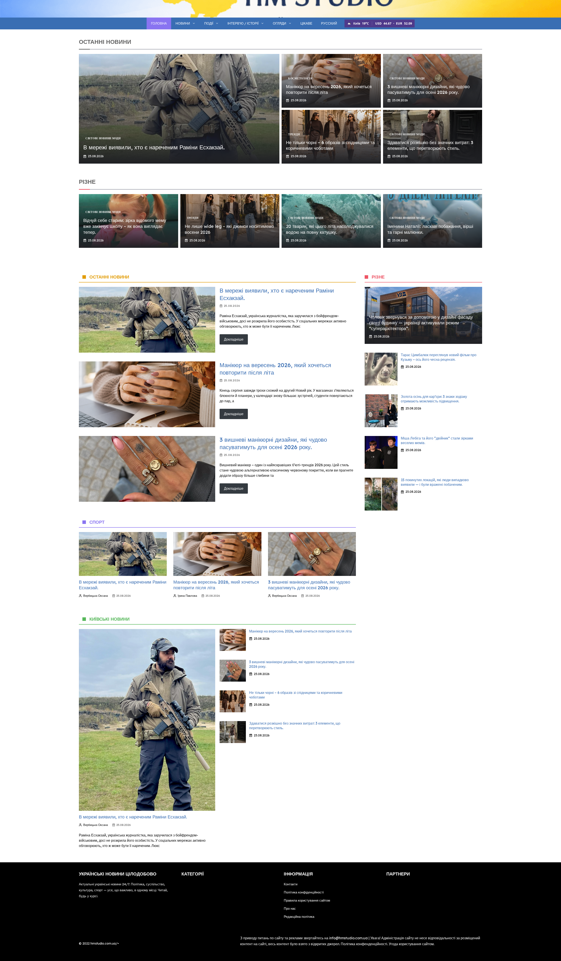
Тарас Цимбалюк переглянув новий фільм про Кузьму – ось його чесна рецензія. (438, 357)
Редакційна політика (299, 917)
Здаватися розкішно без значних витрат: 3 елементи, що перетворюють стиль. (430, 145)
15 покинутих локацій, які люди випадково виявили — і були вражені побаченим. (435, 482)
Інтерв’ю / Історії (243, 23)
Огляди (279, 23)
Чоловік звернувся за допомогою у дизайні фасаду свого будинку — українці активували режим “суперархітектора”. (421, 322)
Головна (159, 23)
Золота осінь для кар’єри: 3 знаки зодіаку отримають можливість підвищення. (434, 398)
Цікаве (306, 23)
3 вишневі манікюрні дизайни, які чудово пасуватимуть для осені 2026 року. (428, 89)
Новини (183, 23)
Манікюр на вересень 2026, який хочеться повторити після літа (300, 631)
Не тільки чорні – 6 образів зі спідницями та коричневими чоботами (330, 145)
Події (208, 23)
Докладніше (233, 339)
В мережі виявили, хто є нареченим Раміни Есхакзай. (154, 147)
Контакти (290, 884)
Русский (329, 23)
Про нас (290, 908)
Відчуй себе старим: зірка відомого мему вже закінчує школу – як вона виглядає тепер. (124, 226)
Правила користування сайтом (307, 900)
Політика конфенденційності (364, 944)
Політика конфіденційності (304, 892)
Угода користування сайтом (411, 944)
